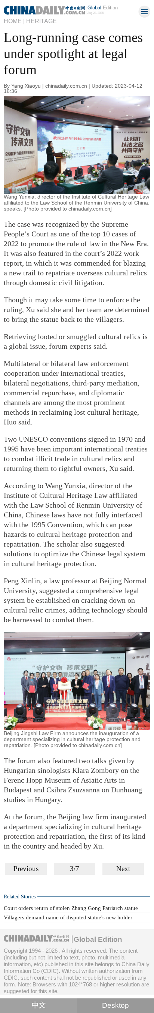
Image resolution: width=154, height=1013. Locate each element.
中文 (38, 1005)
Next (123, 869)
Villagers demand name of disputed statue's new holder (68, 917)
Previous (25, 869)
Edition (102, 7)
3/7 (74, 869)
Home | (14, 21)
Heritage (41, 21)
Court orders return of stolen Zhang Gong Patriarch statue (71, 908)
